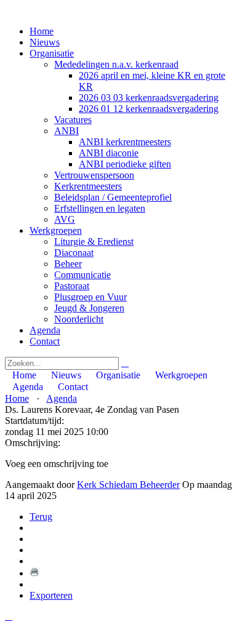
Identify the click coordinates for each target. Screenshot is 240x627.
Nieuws (45, 42)
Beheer (68, 263)
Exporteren (51, 595)
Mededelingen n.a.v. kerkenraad (116, 64)
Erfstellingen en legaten (99, 208)
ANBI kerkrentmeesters (125, 142)
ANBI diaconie (108, 153)
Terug (41, 516)
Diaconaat (74, 252)
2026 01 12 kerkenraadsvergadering (148, 108)
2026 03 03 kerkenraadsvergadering (148, 97)
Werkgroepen (56, 230)
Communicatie (82, 275)
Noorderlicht (78, 319)
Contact (45, 341)
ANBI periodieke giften (125, 164)
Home (42, 31)
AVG (64, 219)
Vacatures (73, 119)
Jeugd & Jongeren (89, 308)
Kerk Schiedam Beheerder (128, 484)
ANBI (66, 131)
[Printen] (34, 573)
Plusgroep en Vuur (90, 297)
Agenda (45, 330)
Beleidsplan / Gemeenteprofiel (113, 197)
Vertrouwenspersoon (94, 175)
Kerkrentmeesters (88, 186)
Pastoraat (71, 286)
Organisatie (52, 53)
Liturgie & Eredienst (94, 241)
